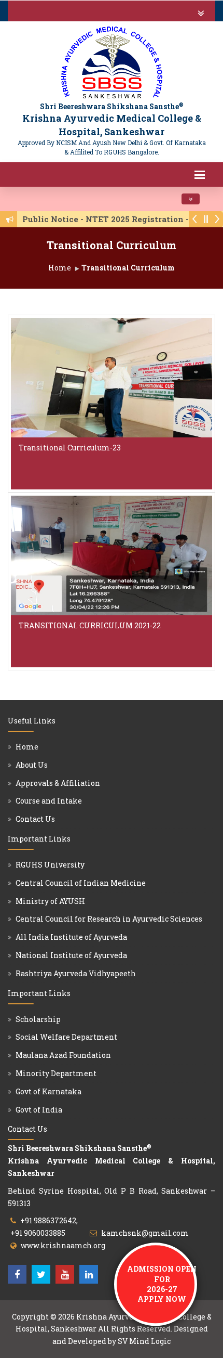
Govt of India (39, 1110)
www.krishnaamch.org (63, 1245)
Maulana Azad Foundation (63, 1055)
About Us (32, 765)
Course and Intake (49, 801)
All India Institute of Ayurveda (71, 937)
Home (59, 268)
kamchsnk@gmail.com (145, 1233)
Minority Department (56, 1073)
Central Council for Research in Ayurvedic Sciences (109, 919)
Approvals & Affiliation (58, 783)
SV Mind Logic (144, 1341)
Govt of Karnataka (48, 1091)
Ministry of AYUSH (50, 901)
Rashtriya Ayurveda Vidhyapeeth (76, 973)
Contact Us (35, 819)
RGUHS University (50, 865)
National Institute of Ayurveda (71, 955)
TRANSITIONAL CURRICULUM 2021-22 (90, 625)
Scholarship (38, 1019)
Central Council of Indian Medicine (81, 883)
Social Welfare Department (66, 1037)
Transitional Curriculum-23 (70, 447)
